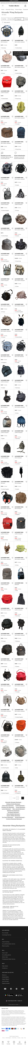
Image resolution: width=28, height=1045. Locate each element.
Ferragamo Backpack (13, 812)
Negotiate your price (6, 155)
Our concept (5, 933)
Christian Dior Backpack (7, 807)
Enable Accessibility (14, 0)
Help (3, 963)
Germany (19, 1037)
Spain (22, 1037)
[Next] (17, 798)
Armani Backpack (20, 807)
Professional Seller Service (8, 959)
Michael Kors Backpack (13, 810)
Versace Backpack (20, 817)
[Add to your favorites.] (12, 40)
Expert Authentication (19, 155)
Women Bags (18, 9)
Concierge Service (6, 935)
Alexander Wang (10, 9)
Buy (3, 939)
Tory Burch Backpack (7, 817)
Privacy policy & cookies (13, 1004)
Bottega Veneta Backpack (13, 804)
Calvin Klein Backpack (8, 805)
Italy (25, 1037)
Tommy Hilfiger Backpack (13, 815)
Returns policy (5, 946)
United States (14, 1037)
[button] (25, 6)
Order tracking (5, 942)
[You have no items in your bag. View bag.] (25, 6)
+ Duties (5, 45)
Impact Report (5, 979)
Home (2, 9)
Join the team (5, 981)
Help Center (5, 966)
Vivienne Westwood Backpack (14, 819)
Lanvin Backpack (6, 809)
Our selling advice (6, 955)
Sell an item (5, 957)
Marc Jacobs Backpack (19, 809)
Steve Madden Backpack (13, 814)
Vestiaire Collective (8, 972)
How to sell (4, 953)
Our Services (5, 930)
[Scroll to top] (22, 798)
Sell (3, 950)
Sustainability (5, 977)
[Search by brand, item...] (2, 6)
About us (4, 975)
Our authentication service (8, 944)
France (3, 1037)
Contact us (4, 968)
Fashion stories (6, 983)
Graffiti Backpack (20, 805)
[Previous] (10, 798)
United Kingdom (8, 1037)
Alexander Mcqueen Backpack (13, 802)
